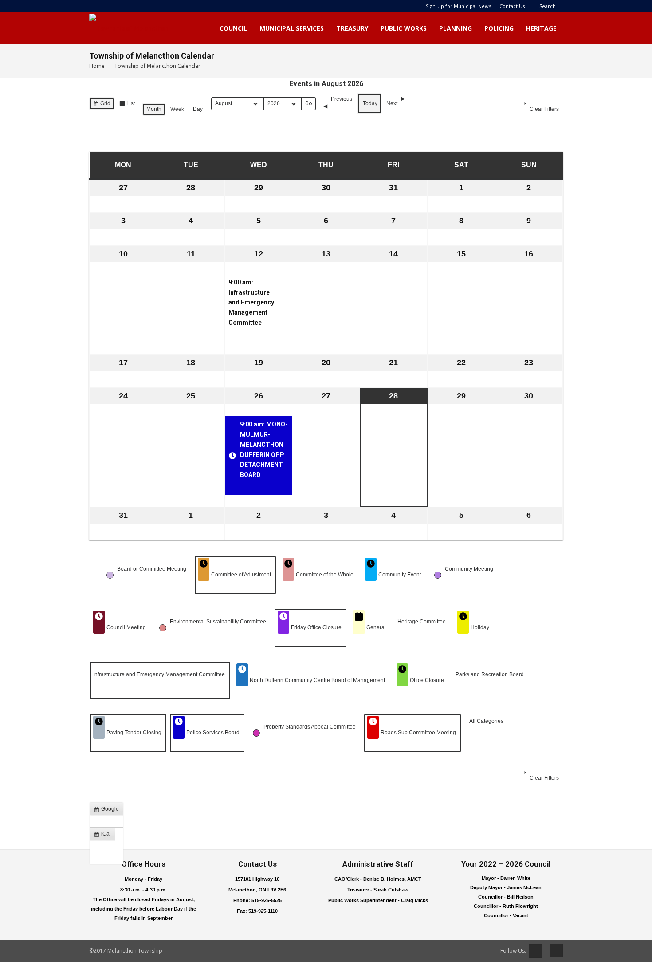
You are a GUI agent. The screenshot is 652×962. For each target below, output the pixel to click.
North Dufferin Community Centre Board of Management (317, 680)
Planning (455, 28)
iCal (104, 835)
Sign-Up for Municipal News (458, 6)
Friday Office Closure (316, 627)
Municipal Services (291, 28)
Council (233, 28)
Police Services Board (213, 732)
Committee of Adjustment (241, 575)
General (376, 627)
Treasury (352, 28)
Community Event (399, 575)
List (127, 105)
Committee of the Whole (324, 575)
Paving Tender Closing (133, 732)
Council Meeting (126, 627)
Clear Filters (544, 109)
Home (97, 66)
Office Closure (427, 680)
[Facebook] (553, 950)
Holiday (480, 627)
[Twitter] (535, 951)
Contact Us (512, 6)
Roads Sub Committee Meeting (418, 732)
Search (547, 6)
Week (177, 109)
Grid (101, 105)
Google (108, 811)
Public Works (404, 28)
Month (153, 109)
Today (370, 103)
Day (198, 109)
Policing (499, 28)
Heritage (541, 28)
